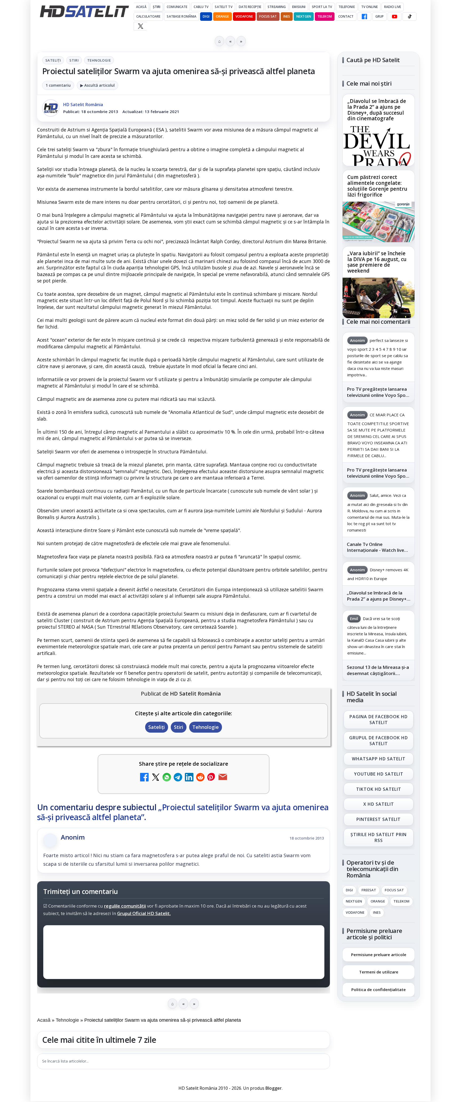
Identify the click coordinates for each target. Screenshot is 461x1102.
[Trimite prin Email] (222, 778)
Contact (346, 16)
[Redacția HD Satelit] (50, 108)
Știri (157, 7)
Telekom (324, 16)
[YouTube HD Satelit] (395, 16)
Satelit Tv (223, 7)
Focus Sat (268, 16)
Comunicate (177, 7)
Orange (222, 16)
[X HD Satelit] (140, 26)
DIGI (206, 16)
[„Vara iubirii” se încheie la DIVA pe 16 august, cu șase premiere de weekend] (379, 298)
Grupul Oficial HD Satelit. (144, 914)
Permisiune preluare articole (378, 954)
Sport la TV (322, 7)
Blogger (273, 1088)
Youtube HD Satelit (378, 774)
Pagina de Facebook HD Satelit (378, 719)
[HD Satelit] (84, 11)
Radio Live (392, 7)
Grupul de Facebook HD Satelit (378, 740)
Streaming (277, 7)
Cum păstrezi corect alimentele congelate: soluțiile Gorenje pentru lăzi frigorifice (377, 186)
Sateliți (53, 60)
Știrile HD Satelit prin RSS (379, 837)
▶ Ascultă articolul (97, 85)
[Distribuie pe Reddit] (200, 778)
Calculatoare (148, 16)
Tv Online (369, 7)
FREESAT (368, 890)
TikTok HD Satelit (378, 789)
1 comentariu (58, 85)
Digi (349, 890)
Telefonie (347, 7)
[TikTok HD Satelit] (409, 16)
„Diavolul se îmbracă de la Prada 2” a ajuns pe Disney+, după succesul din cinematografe (376, 110)
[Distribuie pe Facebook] (144, 778)
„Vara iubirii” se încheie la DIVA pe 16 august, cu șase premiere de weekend (377, 262)
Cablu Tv (201, 7)
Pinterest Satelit (378, 819)
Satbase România (181, 16)
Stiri (74, 60)
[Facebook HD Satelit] (364, 16)
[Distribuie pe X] (155, 778)
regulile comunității (125, 906)
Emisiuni (298, 7)
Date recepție (250, 7)
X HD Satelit (378, 804)
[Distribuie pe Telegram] (178, 778)
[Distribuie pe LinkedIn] (189, 778)
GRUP (379, 16)
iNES (286, 16)
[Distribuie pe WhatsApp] (166, 778)
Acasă (141, 7)
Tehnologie (99, 60)
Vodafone (244, 16)
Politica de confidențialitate (378, 989)
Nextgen (303, 16)
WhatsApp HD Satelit (379, 759)
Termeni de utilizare (378, 972)
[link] (378, 130)
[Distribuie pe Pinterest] (211, 778)
